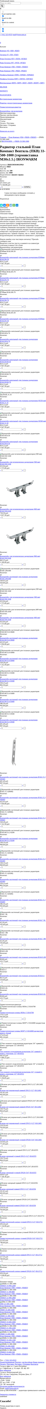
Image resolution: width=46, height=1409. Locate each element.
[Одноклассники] (7, 205)
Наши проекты (38, 1362)
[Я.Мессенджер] (1, 205)
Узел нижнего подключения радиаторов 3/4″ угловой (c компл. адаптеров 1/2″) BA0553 (21, 1073)
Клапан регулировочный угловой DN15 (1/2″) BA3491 (21, 1123)
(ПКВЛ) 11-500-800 (7, 1292)
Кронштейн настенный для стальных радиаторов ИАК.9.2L (23, 994)
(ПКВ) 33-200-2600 (7, 1346)
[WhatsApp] (14, 205)
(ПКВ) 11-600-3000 (7, 1334)
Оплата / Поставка (7, 1364)
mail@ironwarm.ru (19, 35)
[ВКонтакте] (4, 205)
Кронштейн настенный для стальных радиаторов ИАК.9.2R (23, 957)
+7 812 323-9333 (6, 35)
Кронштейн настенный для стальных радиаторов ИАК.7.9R (23, 939)
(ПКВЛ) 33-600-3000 (8, 1322)
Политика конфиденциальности (12, 1386)
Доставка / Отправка (22, 1364)
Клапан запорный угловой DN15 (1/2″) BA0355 (18, 1156)
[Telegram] (10, 205)
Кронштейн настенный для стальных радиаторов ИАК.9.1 (22, 976)
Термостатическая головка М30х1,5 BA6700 (17, 1013)
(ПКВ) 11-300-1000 (7, 1316)
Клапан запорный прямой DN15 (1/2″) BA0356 (18, 1189)
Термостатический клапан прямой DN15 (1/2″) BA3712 (21, 1255)
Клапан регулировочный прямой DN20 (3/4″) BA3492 (20, 1107)
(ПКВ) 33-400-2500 (7, 1310)
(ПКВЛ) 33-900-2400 (8, 1286)
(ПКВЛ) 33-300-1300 (8, 1340)
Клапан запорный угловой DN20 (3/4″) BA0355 (18, 1173)
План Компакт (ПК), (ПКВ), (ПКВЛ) (14, 1288)
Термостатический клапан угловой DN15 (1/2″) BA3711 (21, 1222)
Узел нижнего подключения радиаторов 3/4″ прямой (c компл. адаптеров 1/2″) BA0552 (21, 1052)
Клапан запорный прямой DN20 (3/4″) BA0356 (18, 1205)
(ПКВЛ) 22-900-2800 (8, 1298)
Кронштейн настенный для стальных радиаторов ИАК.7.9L (23, 920)
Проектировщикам (7, 1362)
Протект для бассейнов (23, 1362)
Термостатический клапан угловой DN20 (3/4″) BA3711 (21, 1238)
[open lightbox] (14, 141)
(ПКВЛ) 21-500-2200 (8, 1328)
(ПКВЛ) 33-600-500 (7, 1352)
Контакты (34, 1364)
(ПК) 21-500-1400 (6, 1304)
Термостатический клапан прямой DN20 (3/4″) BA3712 (21, 1271)
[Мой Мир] (17, 205)
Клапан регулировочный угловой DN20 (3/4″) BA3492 (21, 1140)
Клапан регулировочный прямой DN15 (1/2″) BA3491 (20, 1090)
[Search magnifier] (2, 6)
